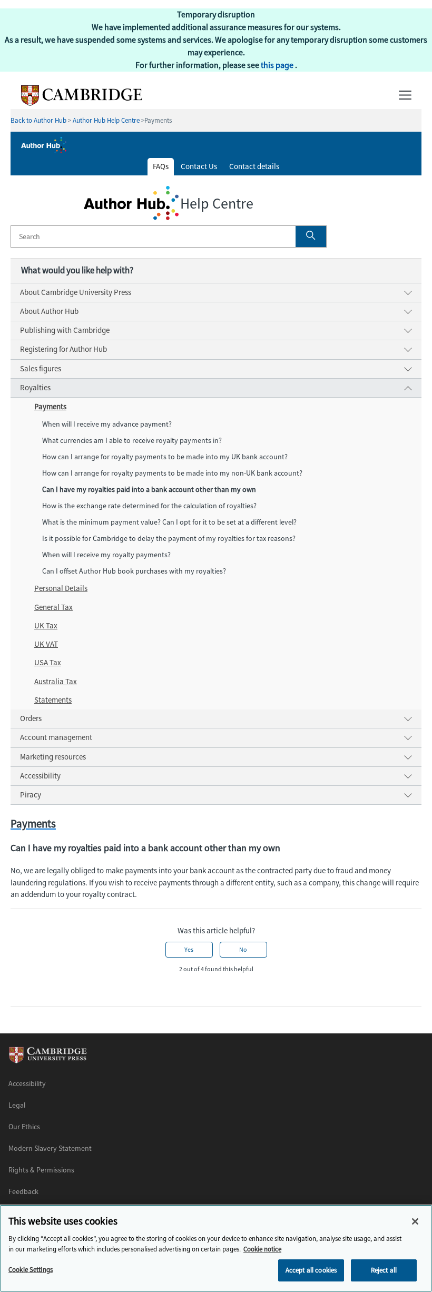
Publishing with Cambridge (65, 330)
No (243, 949)
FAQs (161, 166)
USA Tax (47, 662)
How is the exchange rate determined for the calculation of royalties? (149, 505)
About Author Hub (49, 311)
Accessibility (40, 776)
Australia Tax (55, 681)
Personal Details (60, 588)
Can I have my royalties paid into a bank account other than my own (149, 489)
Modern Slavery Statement (50, 1148)
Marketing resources (53, 757)
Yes (188, 949)
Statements (53, 700)
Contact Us (199, 166)
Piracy (30, 795)
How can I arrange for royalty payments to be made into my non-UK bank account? (172, 473)
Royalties (35, 387)
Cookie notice (262, 1249)
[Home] (76, 103)
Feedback (23, 1191)
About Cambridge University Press (75, 292)
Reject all (384, 1270)
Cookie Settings (30, 1270)
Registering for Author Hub (63, 349)
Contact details (254, 166)
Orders (31, 718)
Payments (50, 406)
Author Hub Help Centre (106, 120)
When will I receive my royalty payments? (106, 554)
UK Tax (45, 625)
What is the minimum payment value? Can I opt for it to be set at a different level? (169, 522)
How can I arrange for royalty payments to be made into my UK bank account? (165, 456)
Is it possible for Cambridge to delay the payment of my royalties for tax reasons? (169, 538)
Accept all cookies (311, 1270)
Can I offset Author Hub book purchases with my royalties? (134, 571)
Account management (56, 737)
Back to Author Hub (38, 120)
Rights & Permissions (41, 1170)
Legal (16, 1105)
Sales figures (40, 368)
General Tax (53, 607)
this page (278, 65)
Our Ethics (24, 1126)
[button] (311, 236)
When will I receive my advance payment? (107, 424)
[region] (216, 1248)
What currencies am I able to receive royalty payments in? (132, 440)
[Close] (415, 1221)
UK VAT (46, 644)
